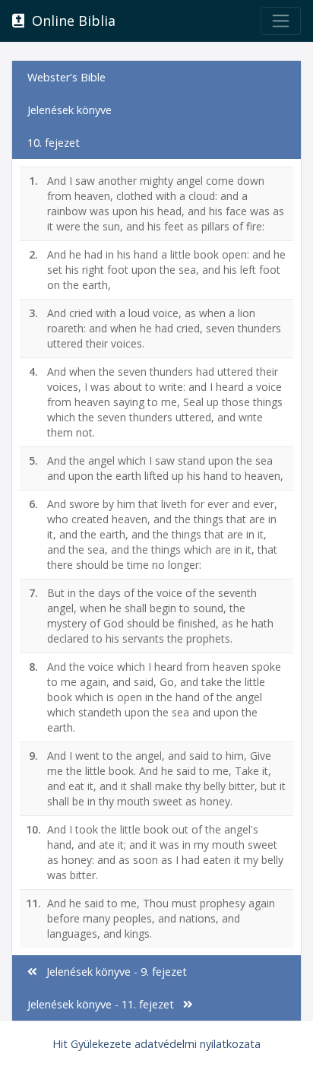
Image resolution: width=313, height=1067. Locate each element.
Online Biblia (69, 20)
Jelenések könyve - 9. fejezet (112, 971)
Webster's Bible (66, 77)
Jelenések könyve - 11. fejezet (105, 1004)
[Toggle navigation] (281, 21)
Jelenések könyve (69, 110)
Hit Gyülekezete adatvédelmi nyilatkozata (156, 1044)
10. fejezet (53, 142)
